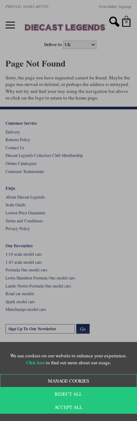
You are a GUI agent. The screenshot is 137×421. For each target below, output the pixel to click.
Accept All (68, 407)
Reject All (68, 394)
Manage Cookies (68, 380)
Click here (35, 363)
